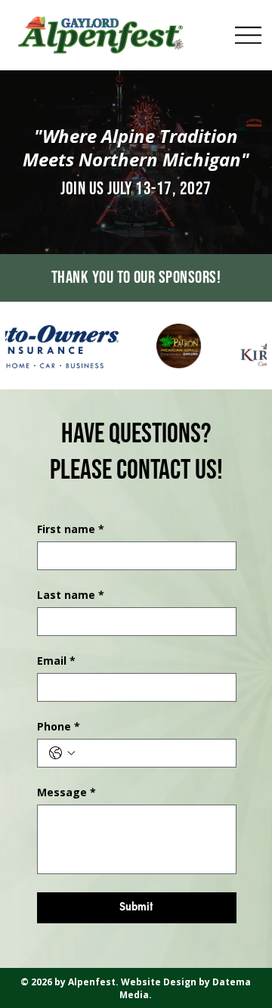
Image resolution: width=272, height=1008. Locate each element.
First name (70, 529)
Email (56, 660)
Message (66, 792)
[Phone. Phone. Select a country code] (62, 753)
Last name (70, 594)
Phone (58, 726)
